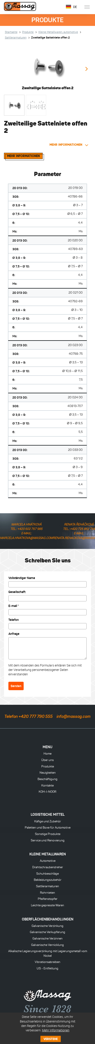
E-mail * (13, 606)
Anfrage (13, 634)
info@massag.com (74, 716)
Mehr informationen (66, 145)
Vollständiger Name (21, 578)
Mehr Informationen (55, 1030)
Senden (16, 686)
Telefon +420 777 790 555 (28, 716)
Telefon (13, 620)
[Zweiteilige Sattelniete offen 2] (47, 66)
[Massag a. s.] (21, 7)
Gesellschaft (16, 592)
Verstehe (51, 1039)
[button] (86, 69)
